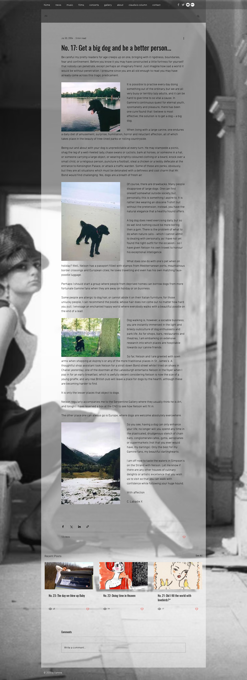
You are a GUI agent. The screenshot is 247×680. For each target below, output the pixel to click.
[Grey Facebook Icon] (178, 5)
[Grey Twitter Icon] (183, 5)
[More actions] (184, 38)
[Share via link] (87, 526)
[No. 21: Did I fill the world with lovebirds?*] (178, 575)
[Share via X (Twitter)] (71, 526)
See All (199, 555)
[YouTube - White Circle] (188, 5)
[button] (198, 16)
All (46, 15)
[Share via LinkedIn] (79, 526)
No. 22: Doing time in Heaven (119, 595)
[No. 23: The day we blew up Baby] (69, 575)
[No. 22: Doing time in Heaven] (123, 575)
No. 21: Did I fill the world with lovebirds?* (174, 597)
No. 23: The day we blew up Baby (67, 595)
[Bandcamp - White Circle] (192, 5)
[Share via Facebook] (63, 526)
